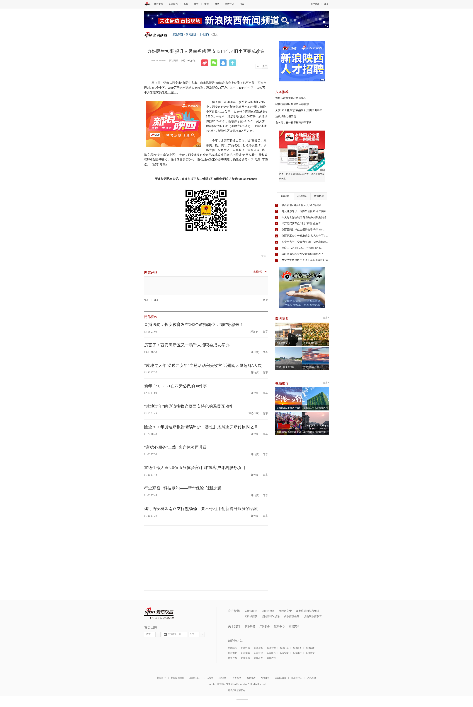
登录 (146, 300)
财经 (217, 4)
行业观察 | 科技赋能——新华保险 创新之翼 (182, 488)
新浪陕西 (173, 4)
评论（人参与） (189, 60)
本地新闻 (204, 34)
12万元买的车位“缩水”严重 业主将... (302, 223)
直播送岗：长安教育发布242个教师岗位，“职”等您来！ (193, 324)
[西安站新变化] (288, 323)
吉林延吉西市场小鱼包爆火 (290, 98)
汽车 (242, 4)
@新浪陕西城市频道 (307, 611)
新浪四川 (297, 648)
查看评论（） (260, 272)
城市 (196, 4)
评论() (254, 331)
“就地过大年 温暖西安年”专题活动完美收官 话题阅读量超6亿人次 (203, 365)
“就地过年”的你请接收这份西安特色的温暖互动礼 (188, 406)
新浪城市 (232, 648)
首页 (148, 634)
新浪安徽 (284, 653)
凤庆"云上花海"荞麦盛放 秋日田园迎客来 (298, 110)
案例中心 (279, 626)
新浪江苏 (297, 653)
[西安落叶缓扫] (315, 323)
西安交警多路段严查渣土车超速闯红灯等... (306, 260)
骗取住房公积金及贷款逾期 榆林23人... (304, 254)
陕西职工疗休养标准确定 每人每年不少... (305, 235)
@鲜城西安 (251, 616)
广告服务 (264, 626)
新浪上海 (258, 648)
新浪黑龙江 (311, 653)
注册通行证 (296, 678)
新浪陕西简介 (177, 678)
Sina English (280, 678)
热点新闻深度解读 (295, 174)
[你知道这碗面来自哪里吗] (288, 413)
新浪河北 (258, 653)
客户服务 (237, 678)
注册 (326, 4)
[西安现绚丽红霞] (315, 348)
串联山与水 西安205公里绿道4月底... (302, 247)
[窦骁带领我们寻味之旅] (315, 413)
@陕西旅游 (268, 611)
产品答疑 (311, 678)
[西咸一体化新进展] (288, 348)
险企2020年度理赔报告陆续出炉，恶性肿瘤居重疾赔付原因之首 (201, 426)
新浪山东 (258, 658)
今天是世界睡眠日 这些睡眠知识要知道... (305, 217)
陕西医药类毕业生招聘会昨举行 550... (303, 229)
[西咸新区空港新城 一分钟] (288, 388)
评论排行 (302, 196)
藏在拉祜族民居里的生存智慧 (292, 104)
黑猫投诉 (229, 4)
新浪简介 (161, 678)
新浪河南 (245, 648)
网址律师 (265, 678)
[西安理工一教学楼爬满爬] (315, 388)
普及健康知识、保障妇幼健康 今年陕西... (305, 211)
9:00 (192, 634)
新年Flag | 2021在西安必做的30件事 (175, 386)
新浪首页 (158, 4)
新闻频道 (191, 34)
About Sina (194, 678)
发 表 (265, 300)
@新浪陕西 (251, 611)
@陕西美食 (285, 611)
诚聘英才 (294, 626)
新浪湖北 (232, 653)
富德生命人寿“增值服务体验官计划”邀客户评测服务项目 (194, 467)
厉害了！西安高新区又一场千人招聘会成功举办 (186, 345)
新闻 (186, 4)
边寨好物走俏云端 (285, 116)
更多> (326, 317)
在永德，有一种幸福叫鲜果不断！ (294, 122)
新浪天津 (271, 648)
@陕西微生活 (292, 616)
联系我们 (250, 626)
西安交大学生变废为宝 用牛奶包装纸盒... (305, 241)
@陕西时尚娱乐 (271, 616)
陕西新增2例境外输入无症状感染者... (303, 205)
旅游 (206, 4)
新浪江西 (232, 658)
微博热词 (319, 196)
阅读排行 (285, 196)
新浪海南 (245, 658)
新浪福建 (310, 648)
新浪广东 (284, 648)
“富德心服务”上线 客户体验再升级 (175, 447)
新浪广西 (271, 658)
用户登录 (314, 4)
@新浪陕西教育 (313, 616)
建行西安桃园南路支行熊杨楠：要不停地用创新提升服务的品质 (201, 508)
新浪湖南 (245, 653)
